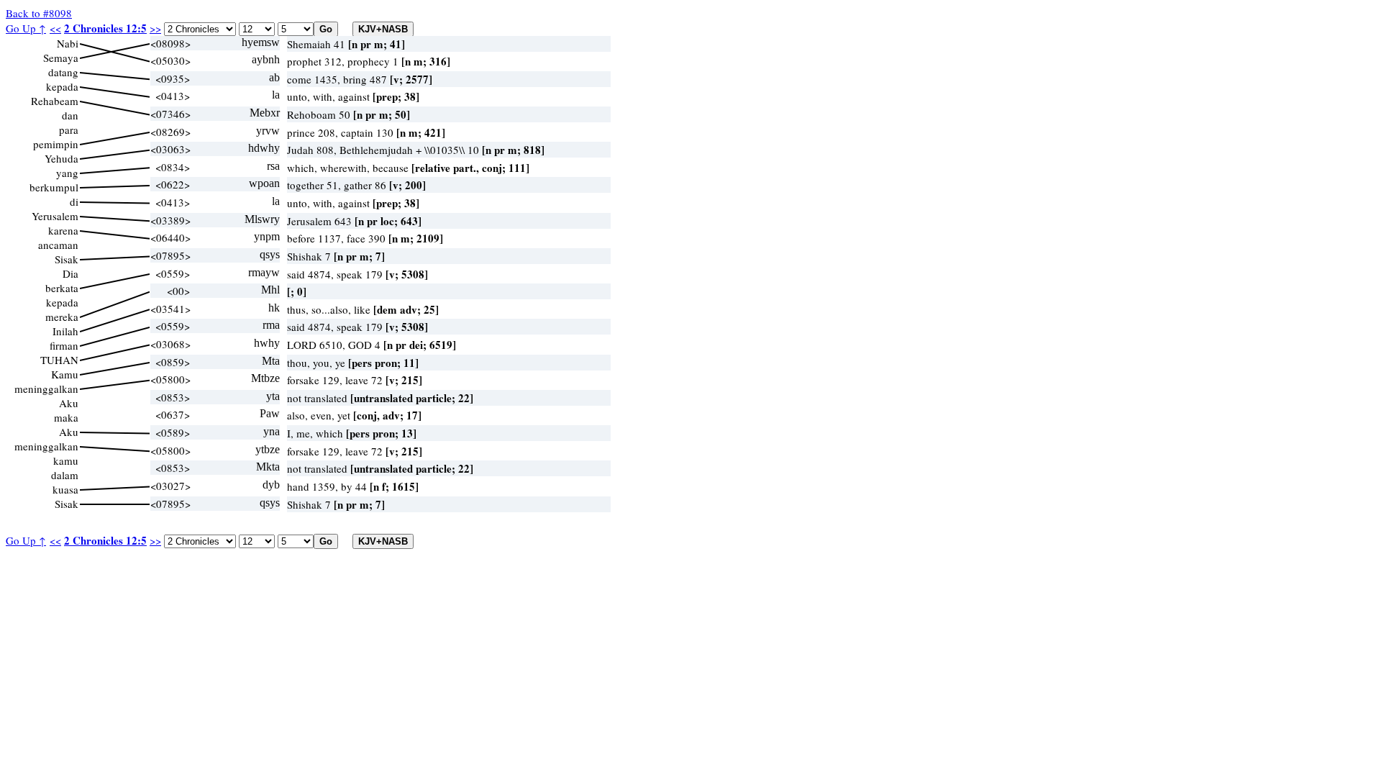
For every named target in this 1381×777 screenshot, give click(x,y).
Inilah (65, 331)
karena (63, 230)
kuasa (65, 489)
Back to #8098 (39, 13)
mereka (61, 316)
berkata (61, 288)
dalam (64, 475)
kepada (62, 86)
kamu (65, 460)
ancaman (58, 244)
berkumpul (53, 187)
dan (70, 115)
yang (67, 172)
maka (66, 417)
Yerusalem (55, 216)
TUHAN (59, 360)
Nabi (67, 43)
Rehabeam (54, 101)
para (68, 129)
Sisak (66, 259)
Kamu (64, 374)
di (74, 201)
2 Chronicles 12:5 (105, 28)
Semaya (60, 57)
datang (63, 72)
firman (64, 345)
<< (55, 28)
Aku (68, 403)
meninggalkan (46, 388)
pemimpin (55, 144)
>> (155, 28)
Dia (70, 273)
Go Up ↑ (26, 28)
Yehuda (61, 158)
